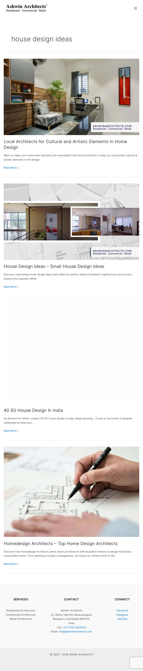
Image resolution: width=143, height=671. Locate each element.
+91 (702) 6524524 (74, 627)
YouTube (122, 618)
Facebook (122, 610)
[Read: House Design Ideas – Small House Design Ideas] (71, 221)
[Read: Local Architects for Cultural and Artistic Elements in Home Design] (71, 96)
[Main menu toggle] (135, 8)
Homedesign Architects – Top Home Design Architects (60, 543)
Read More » (11, 168)
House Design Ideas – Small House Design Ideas (54, 266)
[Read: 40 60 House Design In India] (71, 353)
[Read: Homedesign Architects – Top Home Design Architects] (71, 491)
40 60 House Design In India (33, 410)
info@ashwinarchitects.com (75, 631)
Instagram (122, 614)
